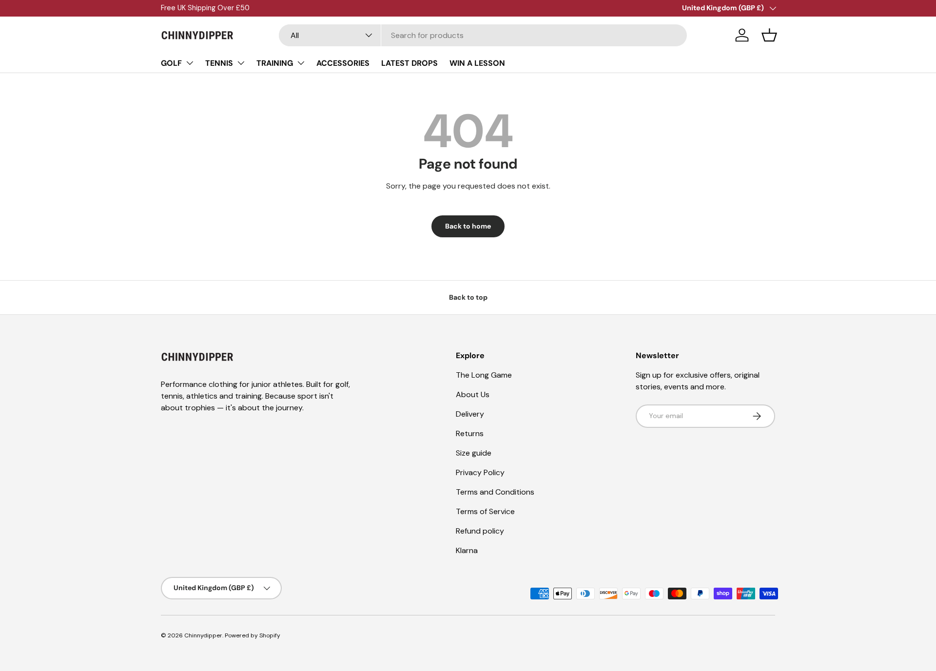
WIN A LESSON (477, 63)
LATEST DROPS (409, 63)
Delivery (470, 414)
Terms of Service (485, 511)
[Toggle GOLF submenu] (189, 63)
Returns (470, 433)
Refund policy (480, 531)
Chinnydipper (203, 635)
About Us (472, 394)
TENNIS (219, 63)
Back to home (468, 226)
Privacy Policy (480, 472)
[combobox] (483, 35)
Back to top (468, 297)
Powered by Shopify (252, 635)
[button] (769, 35)
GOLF (171, 63)
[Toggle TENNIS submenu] (241, 63)
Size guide (473, 453)
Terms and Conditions (495, 492)
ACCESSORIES (343, 63)
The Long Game (484, 375)
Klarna (467, 550)
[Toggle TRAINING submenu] (301, 63)
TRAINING (274, 63)
